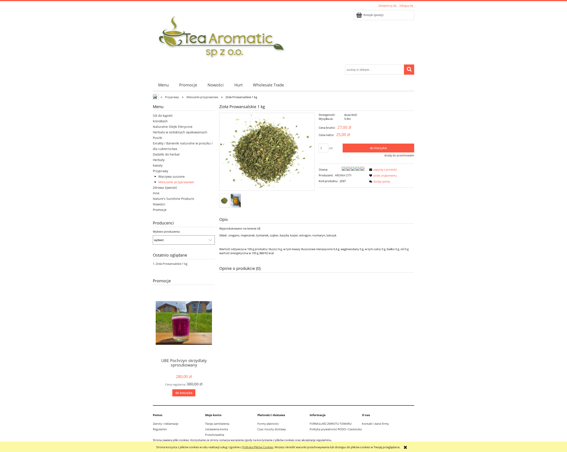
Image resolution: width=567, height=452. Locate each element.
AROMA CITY (343, 175)
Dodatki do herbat (166, 154)
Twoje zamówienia (217, 424)
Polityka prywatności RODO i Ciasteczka (336, 429)
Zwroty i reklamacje (165, 424)
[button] (382, 169)
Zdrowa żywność (165, 187)
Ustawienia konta (216, 429)
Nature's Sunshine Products (173, 199)
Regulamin (160, 429)
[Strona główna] (222, 37)
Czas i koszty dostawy (271, 429)
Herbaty (159, 160)
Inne (156, 193)
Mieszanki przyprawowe (176, 182)
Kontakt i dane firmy (375, 424)
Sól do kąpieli (163, 115)
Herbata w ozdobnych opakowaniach (180, 132)
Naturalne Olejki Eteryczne (172, 127)
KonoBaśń (160, 121)
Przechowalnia (214, 435)
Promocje (160, 210)
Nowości (159, 204)
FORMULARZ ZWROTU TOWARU (330, 424)
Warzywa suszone (171, 176)
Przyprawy (160, 171)
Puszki (157, 138)
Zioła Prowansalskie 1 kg (171, 264)
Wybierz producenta (166, 231)
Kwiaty (158, 165)
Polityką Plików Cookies (257, 447)
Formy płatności (268, 424)
